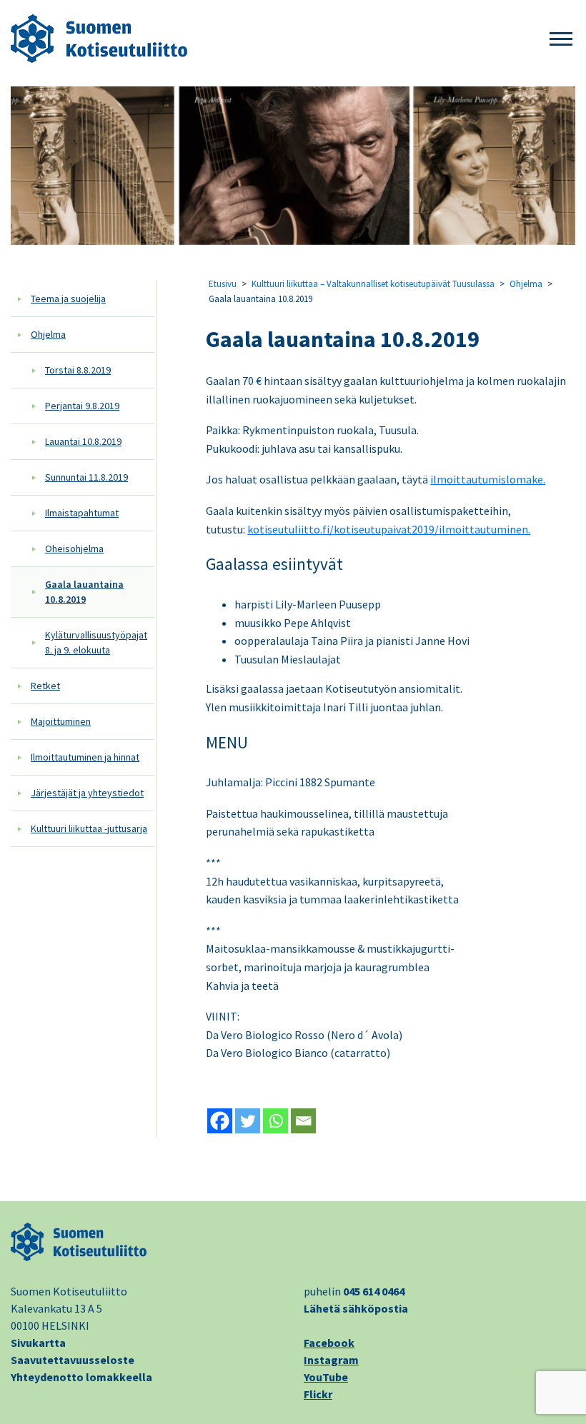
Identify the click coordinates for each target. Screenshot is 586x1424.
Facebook (329, 1342)
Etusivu (223, 284)
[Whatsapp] (275, 1120)
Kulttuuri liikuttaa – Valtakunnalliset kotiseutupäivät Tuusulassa (373, 284)
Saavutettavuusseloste (72, 1360)
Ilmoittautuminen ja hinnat (85, 757)
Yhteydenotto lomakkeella (81, 1377)
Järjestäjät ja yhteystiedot (87, 792)
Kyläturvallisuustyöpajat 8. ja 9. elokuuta (96, 642)
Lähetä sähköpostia (356, 1308)
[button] (561, 39)
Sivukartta (38, 1342)
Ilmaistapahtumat (82, 512)
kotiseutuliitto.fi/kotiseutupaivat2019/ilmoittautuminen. (388, 529)
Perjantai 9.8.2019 (82, 405)
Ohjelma (48, 334)
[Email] (303, 1120)
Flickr (318, 1394)
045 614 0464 (373, 1291)
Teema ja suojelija (68, 298)
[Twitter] (247, 1120)
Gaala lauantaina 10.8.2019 (84, 592)
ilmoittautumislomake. (487, 479)
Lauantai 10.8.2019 (83, 441)
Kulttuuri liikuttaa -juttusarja (89, 828)
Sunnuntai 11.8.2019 (86, 477)
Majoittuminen (61, 721)
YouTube (326, 1377)
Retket (45, 685)
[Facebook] (219, 1120)
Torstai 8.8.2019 (78, 369)
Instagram (331, 1360)
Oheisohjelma (74, 548)
